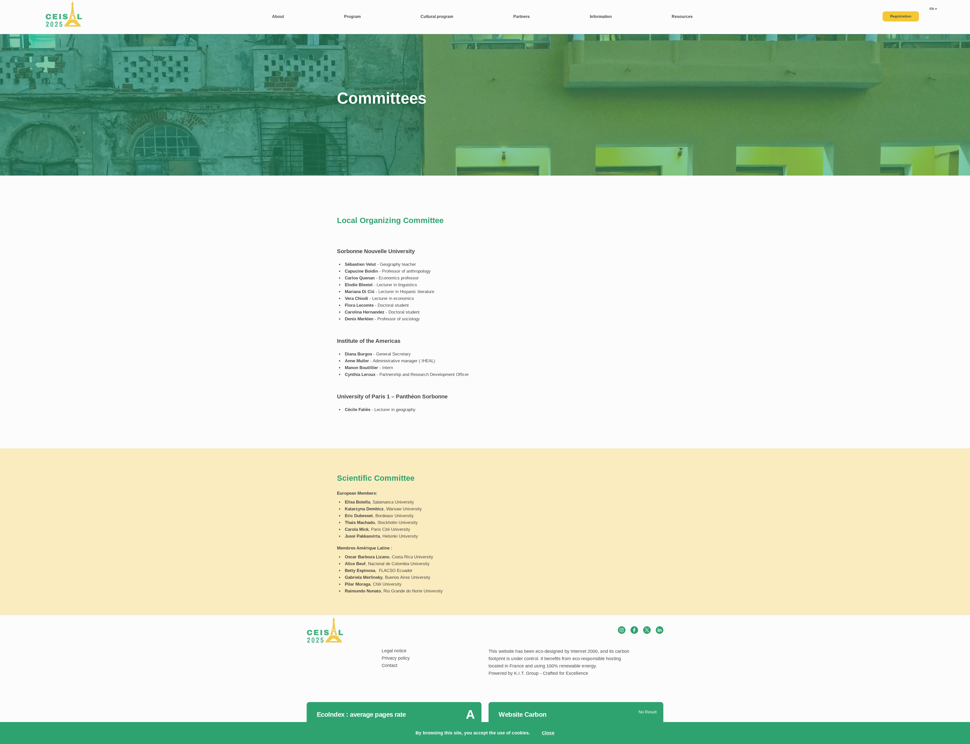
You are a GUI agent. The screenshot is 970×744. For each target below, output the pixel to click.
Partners (521, 16)
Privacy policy (396, 658)
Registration (900, 16)
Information (601, 16)
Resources (682, 16)
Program (352, 16)
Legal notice (394, 650)
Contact (390, 665)
